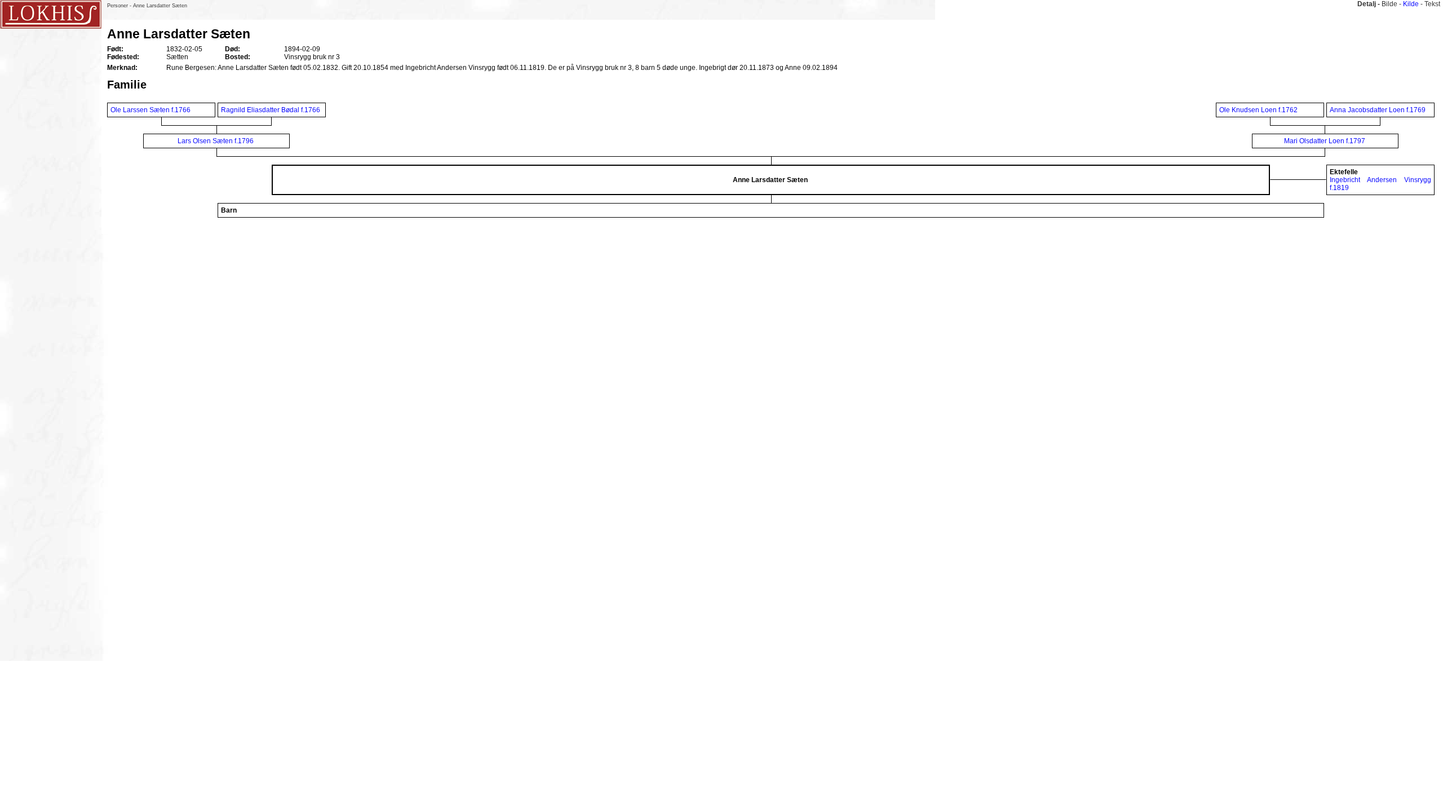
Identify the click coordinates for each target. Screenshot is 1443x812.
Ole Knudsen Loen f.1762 (1258, 110)
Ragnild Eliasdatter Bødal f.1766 (270, 110)
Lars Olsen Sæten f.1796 (216, 141)
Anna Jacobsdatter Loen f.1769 (1378, 110)
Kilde (1411, 4)
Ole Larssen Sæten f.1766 (150, 110)
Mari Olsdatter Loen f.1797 (1324, 141)
